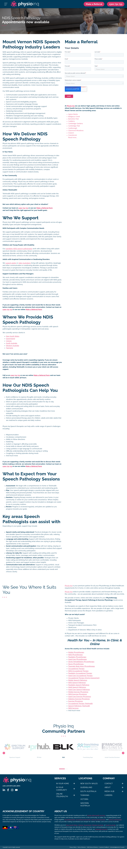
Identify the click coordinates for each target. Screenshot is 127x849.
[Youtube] (16, 790)
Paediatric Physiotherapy (77, 657)
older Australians (24, 263)
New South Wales (12, 336)
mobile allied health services (96, 815)
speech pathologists (115, 819)
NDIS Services (73, 708)
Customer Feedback (104, 847)
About (107, 787)
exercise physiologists (98, 819)
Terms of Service (82, 847)
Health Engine (112, 757)
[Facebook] (8, 790)
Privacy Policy (73, 847)
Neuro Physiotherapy (76, 664)
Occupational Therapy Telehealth (80, 703)
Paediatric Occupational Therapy (80, 673)
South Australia (11, 343)
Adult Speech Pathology (77, 687)
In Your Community (61, 788)
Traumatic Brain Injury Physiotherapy (81, 666)
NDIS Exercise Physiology (77, 694)
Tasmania (9, 348)
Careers (108, 795)
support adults (11, 263)
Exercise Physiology (75, 701)
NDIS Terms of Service (92, 847)
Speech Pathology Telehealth (79, 706)
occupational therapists (83, 819)
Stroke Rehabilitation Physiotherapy (81, 662)
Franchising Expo (63, 757)
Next (123, 753)
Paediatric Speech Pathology (78, 685)
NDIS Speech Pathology (77, 682)
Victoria (8, 341)
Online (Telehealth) (62, 795)
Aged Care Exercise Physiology (79, 696)
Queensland (10, 338)
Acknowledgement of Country (117, 847)
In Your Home (62, 783)
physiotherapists (70, 819)
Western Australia (12, 345)
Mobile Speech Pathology (77, 680)
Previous (4, 753)
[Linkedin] (4, 790)
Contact (109, 783)
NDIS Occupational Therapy (78, 671)
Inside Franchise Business (87, 757)
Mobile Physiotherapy (76, 652)
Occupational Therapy (76, 669)
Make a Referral (94, 4)
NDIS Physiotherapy (75, 655)
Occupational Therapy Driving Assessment (83, 678)
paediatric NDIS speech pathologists (19, 249)
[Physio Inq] (24, 4)
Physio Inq (71, 106)
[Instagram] (12, 790)
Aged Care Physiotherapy (77, 659)
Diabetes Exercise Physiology (79, 699)
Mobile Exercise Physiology (78, 692)
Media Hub (109, 791)
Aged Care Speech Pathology (79, 689)
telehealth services (101, 829)
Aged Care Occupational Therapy (80, 675)
